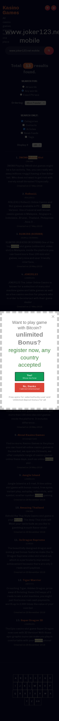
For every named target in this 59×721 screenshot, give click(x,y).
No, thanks (29, 387)
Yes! (30, 376)
